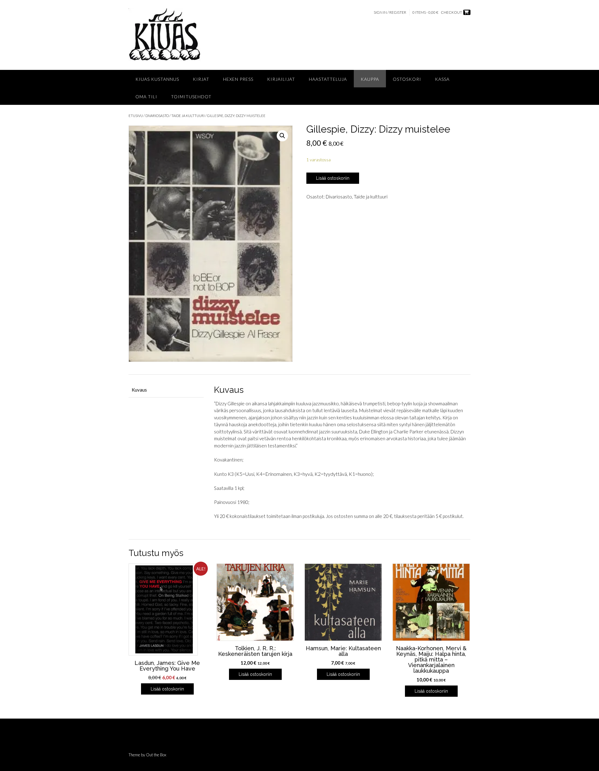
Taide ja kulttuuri (188, 116)
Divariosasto (157, 116)
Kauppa (370, 79)
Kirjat (201, 79)
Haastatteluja (328, 79)
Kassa (442, 79)
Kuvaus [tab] (139, 390)
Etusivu (136, 116)
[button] (282, 135)
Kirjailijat (281, 79)
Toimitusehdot (191, 96)
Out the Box (156, 754)
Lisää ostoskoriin (332, 178)
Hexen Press (238, 79)
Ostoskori (407, 79)
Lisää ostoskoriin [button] (167, 688)
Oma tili (146, 96)
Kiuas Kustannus (157, 79)
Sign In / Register (390, 12)
